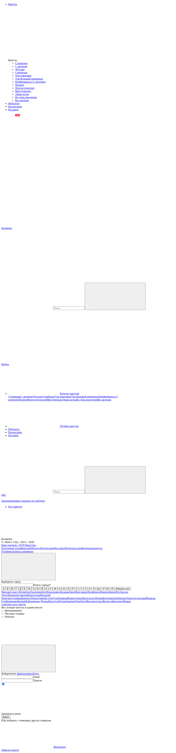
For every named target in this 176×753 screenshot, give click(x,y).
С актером (21, 66)
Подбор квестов (69, 426)
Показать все (122, 588)
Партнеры (7, 548)
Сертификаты (21, 548)
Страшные (21, 63)
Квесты (12, 4)
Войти (6, 717)
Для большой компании (29, 78)
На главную (15, 506)
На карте (13, 435)
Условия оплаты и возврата (17, 551)
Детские (20, 69)
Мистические (23, 91)
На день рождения (26, 97)
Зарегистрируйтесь (28, 673)
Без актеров (22, 100)
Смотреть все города (13, 604)
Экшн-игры (22, 94)
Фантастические (24, 88)
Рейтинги (14, 429)
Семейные (21, 72)
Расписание (15, 432)
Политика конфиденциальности (83, 548)
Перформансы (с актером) (30, 81)
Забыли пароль (10, 750)
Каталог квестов (69, 393)
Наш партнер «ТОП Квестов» (18, 545)
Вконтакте (59, 746)
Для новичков (23, 75)
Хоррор (19, 84)
